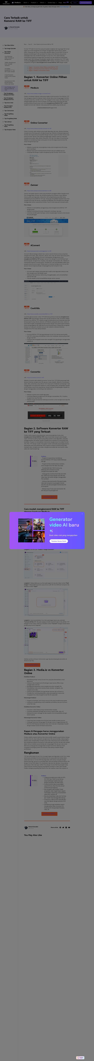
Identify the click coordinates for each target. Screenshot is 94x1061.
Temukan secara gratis (58, 541)
